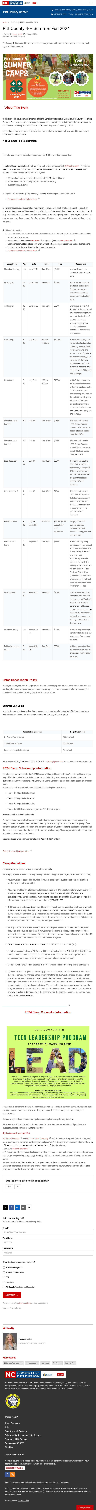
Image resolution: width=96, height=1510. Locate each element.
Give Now (9, 1447)
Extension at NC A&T (14, 1443)
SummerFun (70, 1363)
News (5, 22)
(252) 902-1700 (60, 14)
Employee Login (85, 1507)
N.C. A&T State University (37, 1138)
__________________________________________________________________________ (35, 1005)
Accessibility (23, 1500)
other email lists (24, 1303)
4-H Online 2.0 (66, 240)
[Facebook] (7, 1474)
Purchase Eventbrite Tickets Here (22, 199)
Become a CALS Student (16, 1439)
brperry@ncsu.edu (55, 761)
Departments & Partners (16, 1431)
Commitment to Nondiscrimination (28, 1482)
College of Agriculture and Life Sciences (23, 1435)
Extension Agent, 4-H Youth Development (32, 1343)
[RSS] (12, 1474)
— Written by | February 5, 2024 (20, 34)
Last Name (8, 1248)
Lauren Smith (18, 34)
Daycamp (45, 1363)
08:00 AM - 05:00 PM (83, 14)
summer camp (32, 1363)
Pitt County (57, 1363)
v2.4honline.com (71, 166)
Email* (6, 1228)
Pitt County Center (15, 12)
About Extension (12, 1423)
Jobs (7, 1427)
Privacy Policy (15, 1308)
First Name (8, 1238)
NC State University (11, 1138)
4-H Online (35, 240)
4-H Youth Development (13, 1363)
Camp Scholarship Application (16, 851)
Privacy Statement (19, 1149)
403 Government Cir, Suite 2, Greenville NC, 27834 (74, 10)
